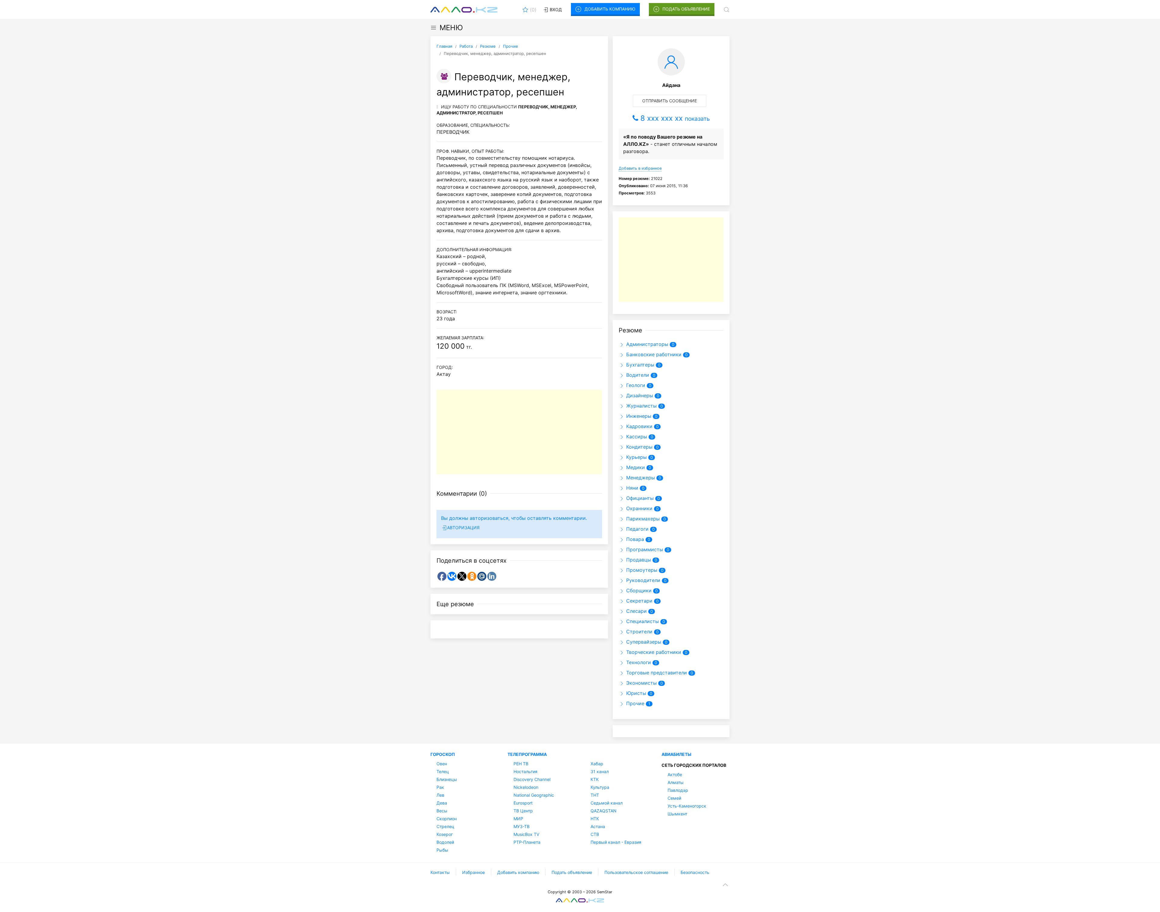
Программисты (644, 549)
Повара (634, 539)
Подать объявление (686, 8)
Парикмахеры (642, 519)
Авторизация (463, 527)
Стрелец (445, 826)
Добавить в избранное (640, 168)
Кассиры (636, 437)
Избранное (473, 872)
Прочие (634, 703)
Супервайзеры (643, 642)
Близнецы (447, 779)
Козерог (445, 834)
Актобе (675, 774)
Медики (635, 467)
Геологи (635, 385)
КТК (595, 779)
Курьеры (636, 457)
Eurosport (523, 802)
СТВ (595, 834)
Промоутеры (641, 570)
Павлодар (678, 790)
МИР (518, 818)
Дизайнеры (639, 395)
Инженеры (638, 416)
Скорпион (447, 818)
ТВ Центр (523, 810)
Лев (440, 795)
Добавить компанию (610, 8)
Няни (631, 488)
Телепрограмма (527, 754)
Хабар (597, 763)
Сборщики (638, 590)
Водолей (445, 842)
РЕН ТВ (521, 763)
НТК (595, 818)
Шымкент (677, 813)
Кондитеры (638, 447)
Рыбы (442, 850)
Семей (674, 798)
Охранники (638, 508)
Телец (443, 771)
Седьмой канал (607, 802)
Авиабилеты (676, 754)
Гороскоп (442, 754)
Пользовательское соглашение (636, 872)
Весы (442, 810)
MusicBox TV (526, 834)
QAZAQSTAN (604, 810)
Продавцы (638, 560)
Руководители (642, 580)
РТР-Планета (527, 842)
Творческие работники (653, 652)
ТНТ (595, 795)
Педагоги (637, 529)
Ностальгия (525, 771)
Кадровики (638, 426)
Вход (555, 9)
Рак (440, 787)
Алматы (676, 782)
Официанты (639, 498)
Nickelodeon (526, 787)
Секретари (638, 601)
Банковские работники (653, 354)
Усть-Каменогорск (687, 805)
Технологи (638, 662)
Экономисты (641, 683)
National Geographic (534, 795)
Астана (598, 826)
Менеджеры (640, 478)
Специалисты (642, 621)
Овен (442, 763)
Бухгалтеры (639, 365)
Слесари (636, 611)
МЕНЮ (451, 27)
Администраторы (646, 344)
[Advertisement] (519, 432)
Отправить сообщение (669, 100)
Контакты (440, 872)
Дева (442, 802)
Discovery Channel (532, 779)
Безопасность (695, 872)
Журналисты (641, 406)
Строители (638, 632)
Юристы (635, 693)
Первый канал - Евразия (616, 842)
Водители (637, 375)
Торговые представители (656, 673)
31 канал (600, 771)
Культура (600, 787)
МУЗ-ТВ (522, 826)
